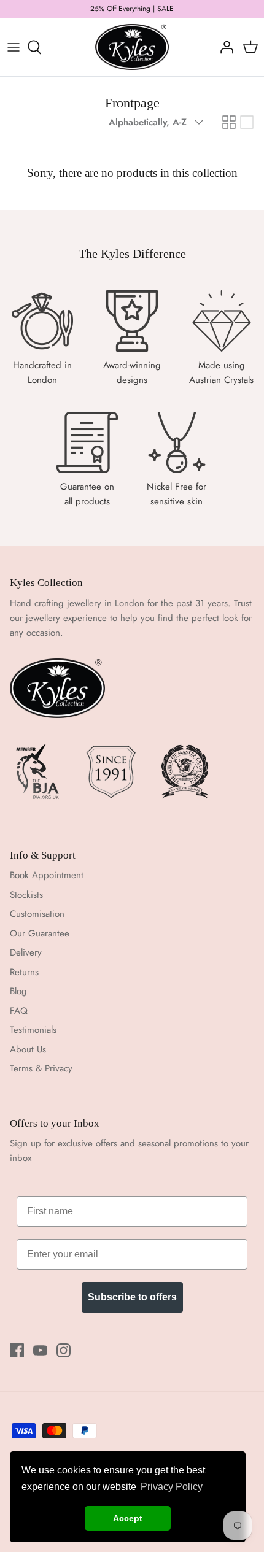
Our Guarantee (39, 933)
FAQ (19, 1010)
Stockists (26, 894)
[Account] (223, 47)
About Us (28, 1049)
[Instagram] (63, 1350)
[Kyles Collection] (132, 47)
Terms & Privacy (41, 1068)
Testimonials (33, 1030)
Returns (24, 972)
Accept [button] (127, 1518)
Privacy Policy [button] (172, 1486)
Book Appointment (46, 875)
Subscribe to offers (132, 1297)
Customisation (37, 914)
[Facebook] (17, 1350)
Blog (18, 991)
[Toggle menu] (13, 47)
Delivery (26, 952)
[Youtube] (40, 1350)
